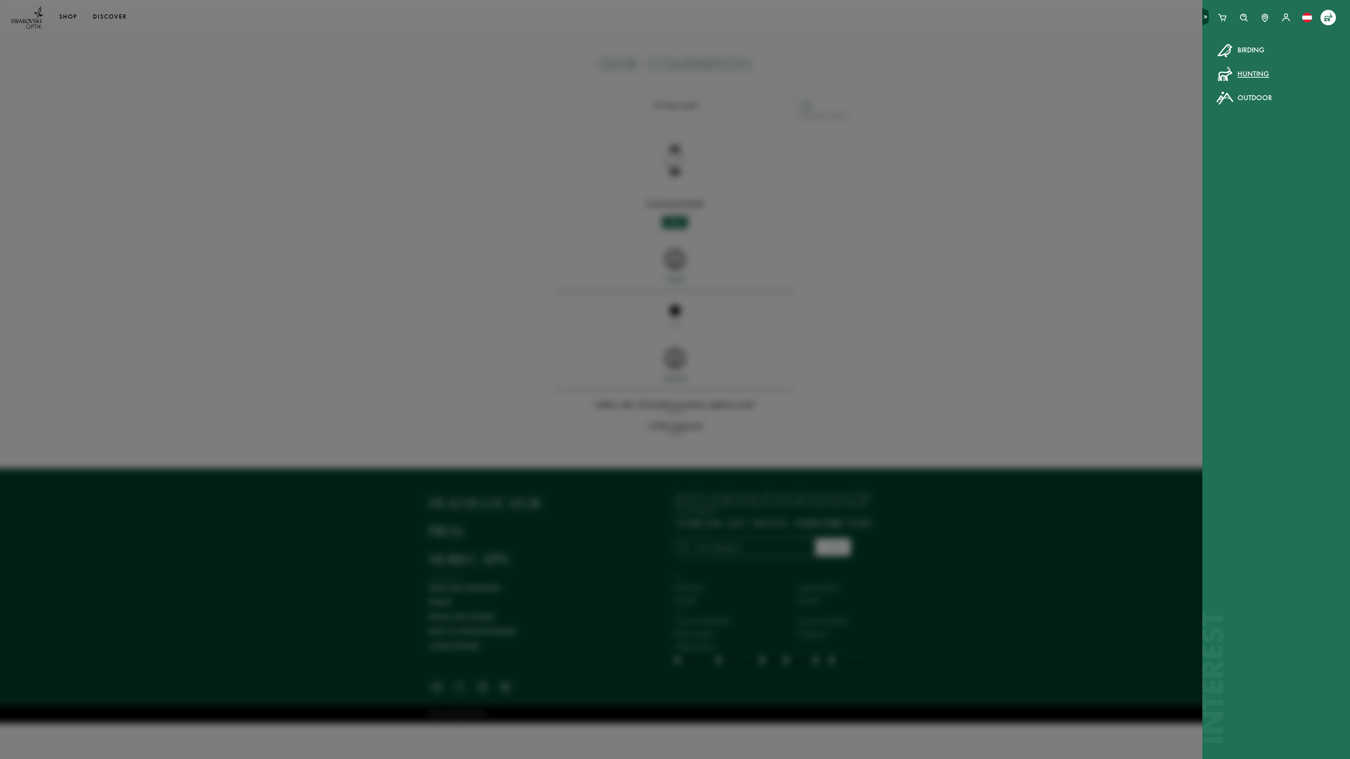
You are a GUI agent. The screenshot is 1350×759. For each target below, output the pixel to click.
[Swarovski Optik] (27, 17)
